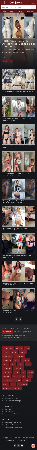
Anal (27, 348)
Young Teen (17, 388)
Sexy (29, 376)
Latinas (16, 372)
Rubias (22, 376)
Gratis (28, 364)
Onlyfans (6, 376)
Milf (23, 372)
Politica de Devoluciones (13, 427)
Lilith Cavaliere (7, 61)
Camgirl (22, 352)
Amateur (19, 348)
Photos (20, 11)
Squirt (18, 380)
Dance (17, 360)
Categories (30, 11)
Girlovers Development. (17, 440)
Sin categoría (7, 380)
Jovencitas (6, 372)
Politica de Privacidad (12, 424)
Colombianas (7, 356)
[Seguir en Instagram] (15, 445)
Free (13, 364)
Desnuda (26, 360)
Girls (4, 11)
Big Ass (5, 352)
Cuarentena (7, 360)
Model (30, 372)
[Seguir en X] (18, 445)
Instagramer (19, 368)
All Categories (8, 348)
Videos (12, 11)
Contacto (7, 409)
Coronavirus (20, 356)
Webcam (6, 388)
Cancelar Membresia (11, 413)
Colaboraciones (9, 411)
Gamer (20, 364)
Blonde (14, 352)
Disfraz (5, 364)
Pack (14, 376)
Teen (12, 384)
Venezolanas (22, 384)
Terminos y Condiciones (12, 422)
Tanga (5, 384)
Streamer (26, 380)
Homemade (7, 368)
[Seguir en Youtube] (22, 445)
